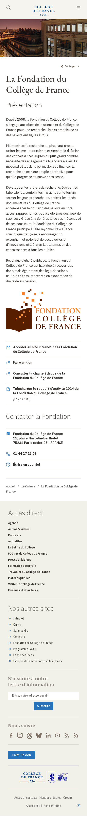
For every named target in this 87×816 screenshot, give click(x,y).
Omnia (17, 624)
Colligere (19, 637)
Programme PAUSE (25, 649)
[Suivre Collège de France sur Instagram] (20, 735)
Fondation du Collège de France (33, 643)
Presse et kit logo (19, 559)
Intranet (18, 618)
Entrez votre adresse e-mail (30, 695)
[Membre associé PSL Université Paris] (58, 777)
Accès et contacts (25, 798)
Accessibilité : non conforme (43, 806)
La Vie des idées (23, 655)
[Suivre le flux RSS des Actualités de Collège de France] (67, 735)
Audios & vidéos (18, 529)
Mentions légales (50, 798)
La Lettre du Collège (21, 547)
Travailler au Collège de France (29, 572)
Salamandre (21, 630)
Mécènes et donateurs (23, 590)
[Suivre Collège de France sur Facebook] (11, 735)
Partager (70, 66)
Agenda (13, 523)
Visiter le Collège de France (26, 584)
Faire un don (21, 755)
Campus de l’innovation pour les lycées (37, 661)
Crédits (68, 798)
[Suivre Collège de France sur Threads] (29, 735)
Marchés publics (19, 578)
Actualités (15, 541)
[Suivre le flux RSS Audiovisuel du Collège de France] (76, 735)
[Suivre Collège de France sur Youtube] (57, 735)
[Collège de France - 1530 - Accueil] (43, 11)
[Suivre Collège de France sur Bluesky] (39, 735)
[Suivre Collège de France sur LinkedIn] (48, 735)
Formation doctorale (22, 566)
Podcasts (14, 535)
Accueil (10, 486)
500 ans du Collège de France (27, 553)
